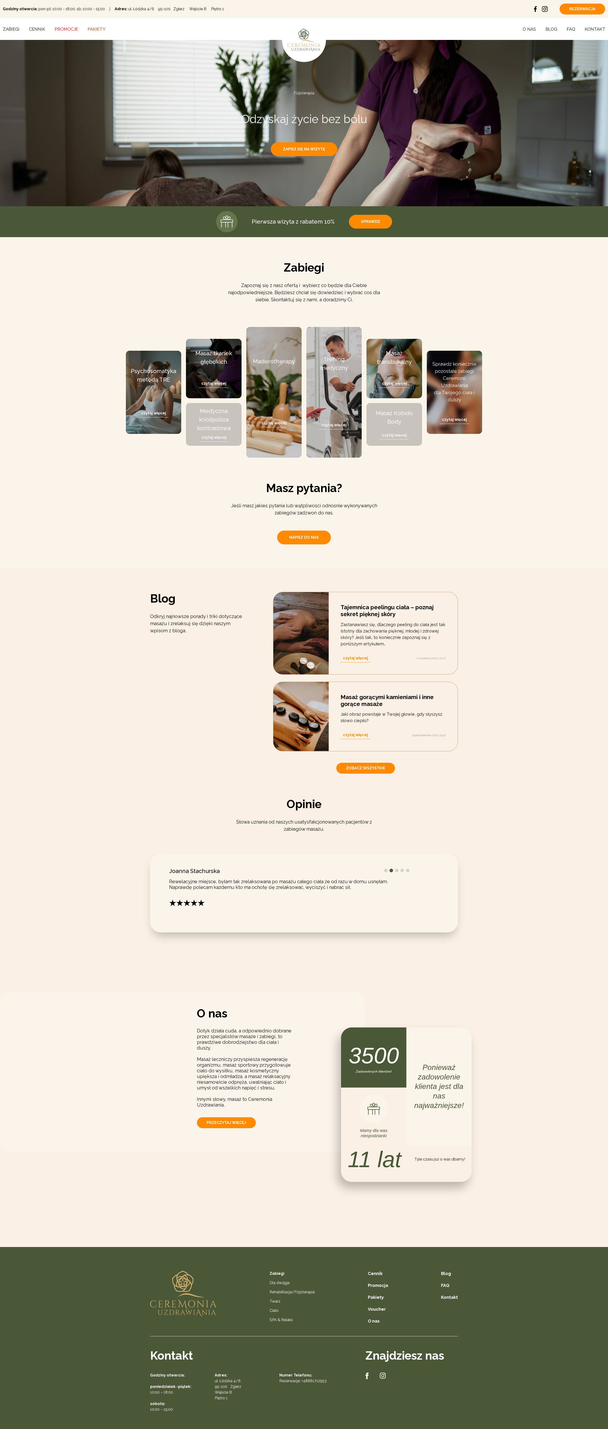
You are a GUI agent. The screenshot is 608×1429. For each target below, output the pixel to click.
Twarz (275, 1306)
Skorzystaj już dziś (304, 149)
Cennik (37, 29)
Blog (551, 29)
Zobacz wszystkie (365, 768)
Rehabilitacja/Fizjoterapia (292, 1297)
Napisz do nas (304, 537)
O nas (529, 29)
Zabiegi (11, 29)
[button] (386, 870)
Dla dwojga (280, 1288)
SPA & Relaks (281, 1325)
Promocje (66, 29)
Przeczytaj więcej (226, 1128)
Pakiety (96, 29)
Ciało (274, 1316)
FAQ (571, 29)
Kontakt (595, 29)
